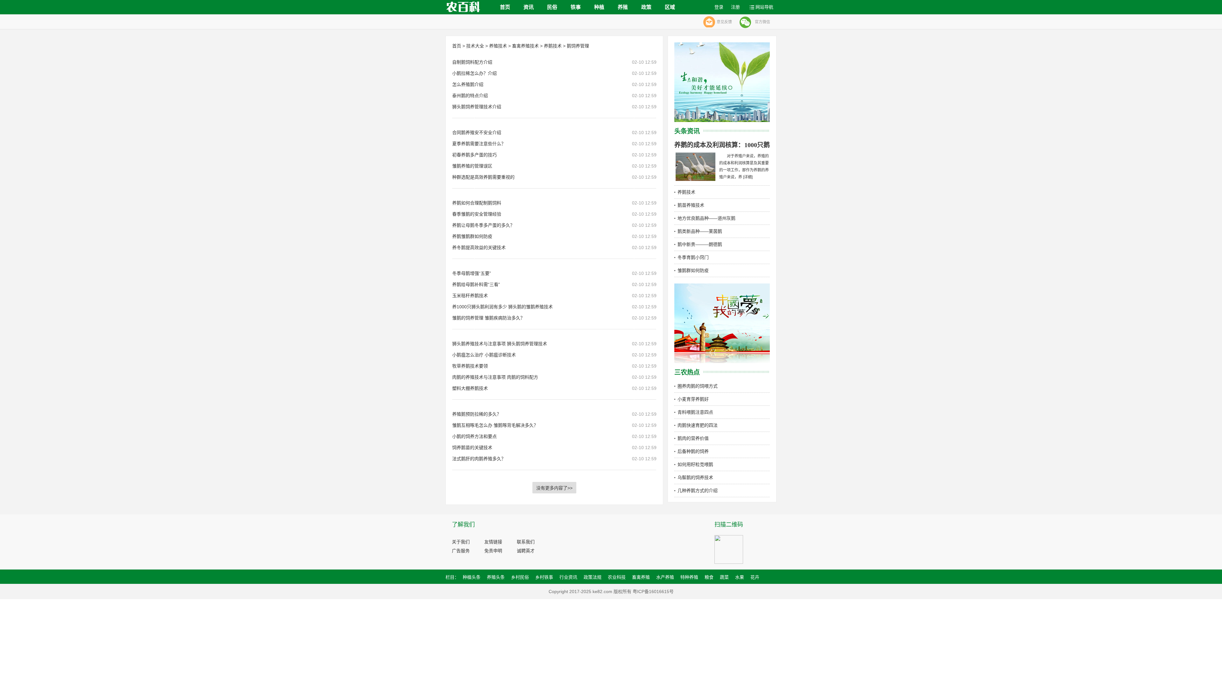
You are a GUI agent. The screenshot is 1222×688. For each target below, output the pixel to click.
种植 (599, 7)
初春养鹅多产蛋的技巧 (474, 154)
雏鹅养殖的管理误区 (472, 165)
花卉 (754, 577)
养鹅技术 (553, 45)
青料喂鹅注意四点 (695, 412)
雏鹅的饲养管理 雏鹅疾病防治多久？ (488, 317)
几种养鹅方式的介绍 (698, 490)
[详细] (748, 177)
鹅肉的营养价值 (693, 438)
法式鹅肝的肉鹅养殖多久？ (479, 458)
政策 (646, 7)
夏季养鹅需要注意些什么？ (479, 143)
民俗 (552, 7)
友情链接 (493, 541)
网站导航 (764, 7)
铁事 (576, 7)
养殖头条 (496, 577)
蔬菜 (724, 577)
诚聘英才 (526, 550)
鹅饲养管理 (578, 45)
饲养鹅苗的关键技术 (472, 447)
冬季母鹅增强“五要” (471, 273)
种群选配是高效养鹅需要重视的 (483, 177)
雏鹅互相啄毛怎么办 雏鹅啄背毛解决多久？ (495, 425)
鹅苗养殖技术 (691, 205)
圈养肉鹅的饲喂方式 (698, 386)
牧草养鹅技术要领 (470, 366)
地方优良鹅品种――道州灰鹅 (706, 218)
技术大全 (475, 45)
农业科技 (617, 577)
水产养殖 (665, 577)
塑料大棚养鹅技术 (470, 388)
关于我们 (461, 541)
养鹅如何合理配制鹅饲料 (476, 202)
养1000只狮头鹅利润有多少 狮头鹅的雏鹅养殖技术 (502, 306)
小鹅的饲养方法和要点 (474, 436)
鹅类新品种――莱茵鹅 (700, 231)
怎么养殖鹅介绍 (467, 84)
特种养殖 (689, 577)
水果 (739, 577)
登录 (718, 7)
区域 (670, 7)
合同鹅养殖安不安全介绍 (476, 132)
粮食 (709, 577)
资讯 (528, 7)
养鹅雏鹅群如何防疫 (472, 236)
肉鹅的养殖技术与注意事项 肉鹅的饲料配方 (495, 377)
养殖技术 (498, 45)
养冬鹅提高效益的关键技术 (479, 247)
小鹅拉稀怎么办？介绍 (474, 73)
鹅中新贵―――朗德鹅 (700, 244)
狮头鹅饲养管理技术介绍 (476, 106)
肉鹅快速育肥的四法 (698, 425)
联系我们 (526, 541)
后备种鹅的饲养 (693, 451)
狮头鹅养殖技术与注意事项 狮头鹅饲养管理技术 (499, 343)
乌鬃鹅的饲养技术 (695, 477)
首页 (505, 7)
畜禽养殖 (641, 577)
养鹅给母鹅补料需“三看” (476, 284)
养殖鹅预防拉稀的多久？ (476, 414)
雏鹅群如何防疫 (693, 270)
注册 (735, 7)
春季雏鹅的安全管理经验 (476, 214)
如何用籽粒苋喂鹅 (695, 464)
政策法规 (592, 577)
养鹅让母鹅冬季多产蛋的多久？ (483, 225)
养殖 (623, 7)
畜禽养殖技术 (525, 45)
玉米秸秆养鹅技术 (470, 295)
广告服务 (461, 550)
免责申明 (493, 550)
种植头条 (472, 577)
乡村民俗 (520, 577)
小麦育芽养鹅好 (693, 399)
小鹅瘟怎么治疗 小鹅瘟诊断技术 (484, 354)
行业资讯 (568, 577)
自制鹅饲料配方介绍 (472, 62)
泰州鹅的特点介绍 (470, 95)
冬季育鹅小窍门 (693, 257)
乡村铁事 (544, 577)
